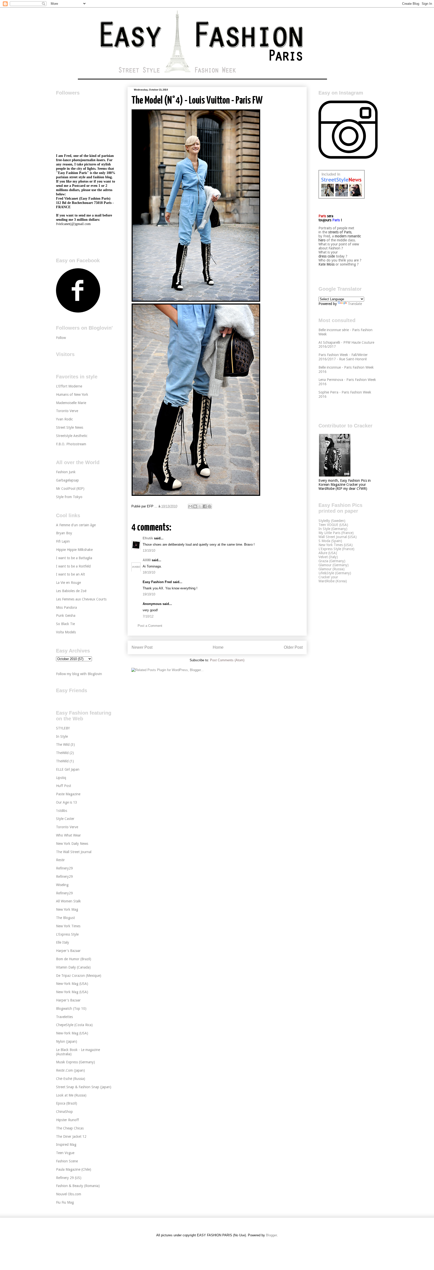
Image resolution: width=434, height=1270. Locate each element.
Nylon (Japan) (66, 1041)
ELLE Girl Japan (67, 769)
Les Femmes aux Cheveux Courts (81, 599)
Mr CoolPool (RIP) (70, 489)
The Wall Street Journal (73, 852)
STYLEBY (63, 728)
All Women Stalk (68, 901)
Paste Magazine (68, 794)
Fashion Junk (66, 472)
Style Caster (65, 819)
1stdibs (61, 811)
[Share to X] (199, 506)
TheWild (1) (65, 761)
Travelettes (64, 1017)
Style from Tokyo (69, 497)
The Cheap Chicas (70, 1128)
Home (218, 647)
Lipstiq (61, 778)
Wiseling (62, 885)
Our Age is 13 (66, 802)
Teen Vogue (65, 1153)
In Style (62, 736)
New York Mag (67, 909)
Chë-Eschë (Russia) (70, 1079)
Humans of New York (72, 394)
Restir (60, 860)
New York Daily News (72, 844)
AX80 (147, 560)
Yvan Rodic (64, 419)
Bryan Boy (64, 533)
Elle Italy (62, 942)
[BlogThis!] (195, 506)
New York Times (68, 926)
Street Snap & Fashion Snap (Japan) (83, 1087)
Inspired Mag (66, 1145)
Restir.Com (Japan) (70, 1070)
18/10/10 (149, 572)
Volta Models (66, 632)
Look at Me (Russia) (71, 1095)
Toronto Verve (67, 411)
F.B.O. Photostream (71, 444)
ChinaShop (64, 1112)
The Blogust (65, 918)
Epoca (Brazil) (66, 1103)
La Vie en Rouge (68, 583)
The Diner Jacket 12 (71, 1136)
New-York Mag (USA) (72, 984)
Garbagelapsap (67, 480)
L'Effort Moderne (69, 386)
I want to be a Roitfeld (73, 566)
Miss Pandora (66, 607)
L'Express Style (67, 934)
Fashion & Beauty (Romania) (78, 1186)
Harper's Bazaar (68, 951)
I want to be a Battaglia (74, 558)
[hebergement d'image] (195, 301)
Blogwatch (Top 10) (71, 1008)
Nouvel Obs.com (68, 1194)
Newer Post (142, 647)
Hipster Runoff (67, 1120)
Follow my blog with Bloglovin (79, 674)
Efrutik (148, 538)
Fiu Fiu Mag (65, 1202)
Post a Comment (150, 626)
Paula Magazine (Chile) (73, 1169)
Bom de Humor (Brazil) (73, 959)
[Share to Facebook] (204, 506)
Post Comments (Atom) (227, 660)
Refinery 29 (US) (68, 1178)
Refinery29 (64, 868)
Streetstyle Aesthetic (71, 436)
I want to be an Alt (70, 574)
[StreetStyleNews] (341, 197)
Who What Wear (68, 835)
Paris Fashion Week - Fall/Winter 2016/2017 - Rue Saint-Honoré (343, 357)
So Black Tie (65, 624)
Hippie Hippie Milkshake (74, 550)
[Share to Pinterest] (209, 506)
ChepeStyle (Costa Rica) (74, 1025)
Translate (355, 304)
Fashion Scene (67, 1161)
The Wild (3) (65, 744)
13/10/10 (149, 550)
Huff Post (63, 786)
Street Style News (69, 427)
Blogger (271, 1235)
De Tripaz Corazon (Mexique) (78, 976)
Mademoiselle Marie (71, 403)
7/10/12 (148, 616)
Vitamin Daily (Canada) (73, 967)
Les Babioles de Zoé (71, 591)
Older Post (293, 647)
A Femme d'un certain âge (76, 525)
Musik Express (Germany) (75, 1062)
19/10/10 (149, 594)
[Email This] (190, 506)
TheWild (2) (65, 753)
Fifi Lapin (63, 541)
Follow (61, 338)
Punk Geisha (65, 616)
